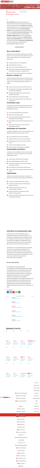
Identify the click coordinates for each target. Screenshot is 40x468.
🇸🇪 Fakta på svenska (21, 421)
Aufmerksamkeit (20, 37)
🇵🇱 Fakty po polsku (21, 450)
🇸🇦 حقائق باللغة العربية (21, 429)
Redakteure (28, 278)
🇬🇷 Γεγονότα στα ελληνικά (21, 432)
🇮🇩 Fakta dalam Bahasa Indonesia (21, 437)
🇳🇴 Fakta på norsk (21, 424)
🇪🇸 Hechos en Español (21, 411)
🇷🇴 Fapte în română (21, 453)
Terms (36, 403)
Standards (9, 276)
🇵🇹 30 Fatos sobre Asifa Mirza (21, 401)
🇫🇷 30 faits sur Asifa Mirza (21, 395)
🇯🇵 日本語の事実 (21, 440)
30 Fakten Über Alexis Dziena (16, 311)
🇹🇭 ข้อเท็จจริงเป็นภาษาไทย (21, 458)
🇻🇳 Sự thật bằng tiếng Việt (21, 460)
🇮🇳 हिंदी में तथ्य (21, 434)
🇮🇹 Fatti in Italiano (21, 414)
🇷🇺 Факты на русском (21, 455)
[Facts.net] (7, 1)
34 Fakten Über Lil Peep (15, 302)
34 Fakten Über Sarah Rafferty (17, 307)
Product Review (36, 390)
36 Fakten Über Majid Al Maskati (17, 316)
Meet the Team (36, 388)
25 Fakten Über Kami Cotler (16, 298)
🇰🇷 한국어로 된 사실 (21, 442)
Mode (10, 122)
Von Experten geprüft (23, 10)
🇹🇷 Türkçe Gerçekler (21, 463)
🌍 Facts (21, 406)
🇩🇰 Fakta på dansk (21, 419)
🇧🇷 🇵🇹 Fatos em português (21, 416)
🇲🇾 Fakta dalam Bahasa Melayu (21, 445)
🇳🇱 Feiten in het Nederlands (21, 447)
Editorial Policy (36, 385)
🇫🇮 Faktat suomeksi (21, 427)
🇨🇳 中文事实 (21, 466)
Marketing (30, 73)
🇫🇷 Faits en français (21, 408)
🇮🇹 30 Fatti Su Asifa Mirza (21, 398)
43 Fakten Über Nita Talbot (16, 320)
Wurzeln (20, 65)
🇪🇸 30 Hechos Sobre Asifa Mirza (21, 393)
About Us (36, 382)
